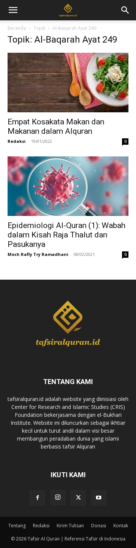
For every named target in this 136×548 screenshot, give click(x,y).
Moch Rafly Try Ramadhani (38, 254)
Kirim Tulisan (70, 525)
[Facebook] (37, 497)
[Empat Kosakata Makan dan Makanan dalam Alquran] (68, 82)
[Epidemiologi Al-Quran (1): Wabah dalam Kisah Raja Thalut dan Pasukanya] (68, 186)
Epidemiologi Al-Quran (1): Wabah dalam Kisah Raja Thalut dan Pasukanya (66, 235)
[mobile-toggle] (13, 10)
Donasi (98, 525)
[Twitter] (78, 497)
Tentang (17, 525)
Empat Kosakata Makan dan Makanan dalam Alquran (56, 126)
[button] (125, 10)
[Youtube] (98, 497)
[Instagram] (57, 497)
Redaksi (17, 141)
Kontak (120, 525)
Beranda (17, 28)
